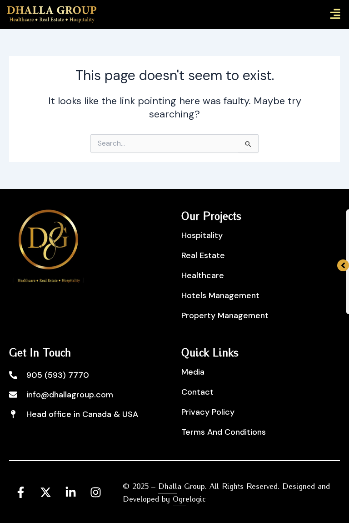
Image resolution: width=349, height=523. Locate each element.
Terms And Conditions (223, 432)
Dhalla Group (181, 485)
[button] (335, 15)
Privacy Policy (207, 411)
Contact (197, 391)
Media (192, 371)
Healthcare (202, 275)
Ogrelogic (189, 498)
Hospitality (202, 235)
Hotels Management (220, 295)
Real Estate (203, 255)
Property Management (225, 315)
